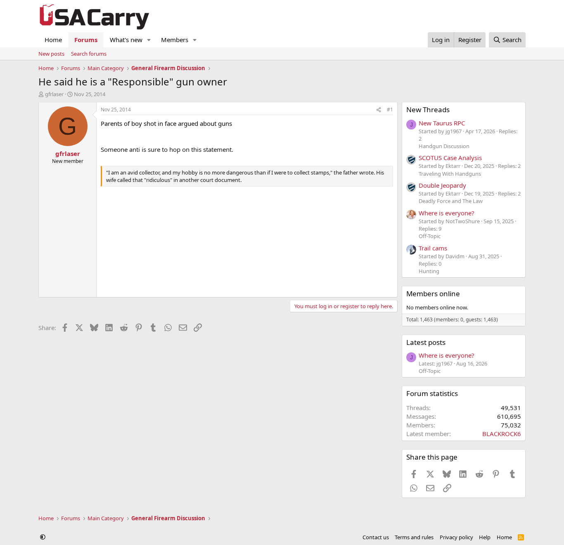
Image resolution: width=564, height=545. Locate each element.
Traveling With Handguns (450, 173)
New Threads (428, 109)
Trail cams (433, 248)
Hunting (429, 271)
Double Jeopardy (442, 185)
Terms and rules (414, 537)
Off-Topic (430, 236)
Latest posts (426, 342)
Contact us (376, 537)
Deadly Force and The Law (451, 201)
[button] (149, 39)
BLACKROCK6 (501, 433)
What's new (126, 39)
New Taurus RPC (442, 123)
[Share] (378, 110)
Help (485, 537)
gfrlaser (54, 94)
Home (53, 39)
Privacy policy (456, 537)
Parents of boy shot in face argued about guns (166, 123)
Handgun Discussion (444, 146)
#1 (390, 109)
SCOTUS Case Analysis (450, 157)
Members (174, 39)
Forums (85, 39)
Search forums (89, 53)
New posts (51, 53)
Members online (433, 293)
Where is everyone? (446, 213)
